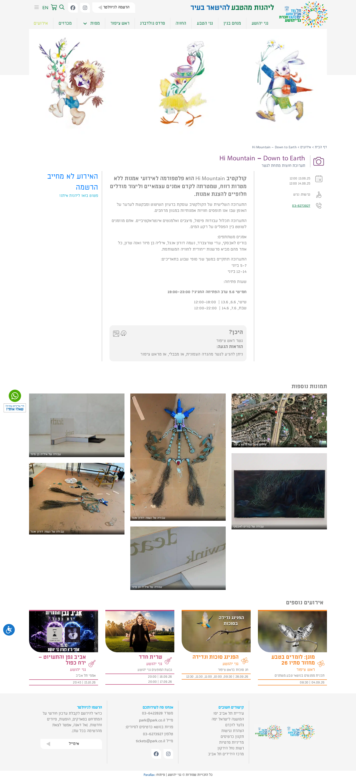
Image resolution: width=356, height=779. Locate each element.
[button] (61, 7)
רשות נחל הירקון (230, 748)
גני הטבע (205, 23)
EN (45, 7)
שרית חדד (150, 657)
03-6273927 (301, 205)
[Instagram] (85, 8)
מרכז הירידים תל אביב (226, 754)
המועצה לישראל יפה (228, 719)
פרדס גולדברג (152, 23)
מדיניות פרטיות (231, 742)
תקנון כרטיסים (232, 736)
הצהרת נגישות (232, 731)
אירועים (41, 23)
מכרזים (65, 23)
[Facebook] (73, 8)
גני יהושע (260, 23)
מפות (95, 23)
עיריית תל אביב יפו (228, 713)
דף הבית (321, 147)
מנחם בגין (232, 23)
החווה (181, 23)
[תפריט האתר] (35, 8)
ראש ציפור (119, 23)
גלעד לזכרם (234, 725)
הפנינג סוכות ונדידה (216, 657)
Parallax (149, 774)
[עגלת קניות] (54, 7)
